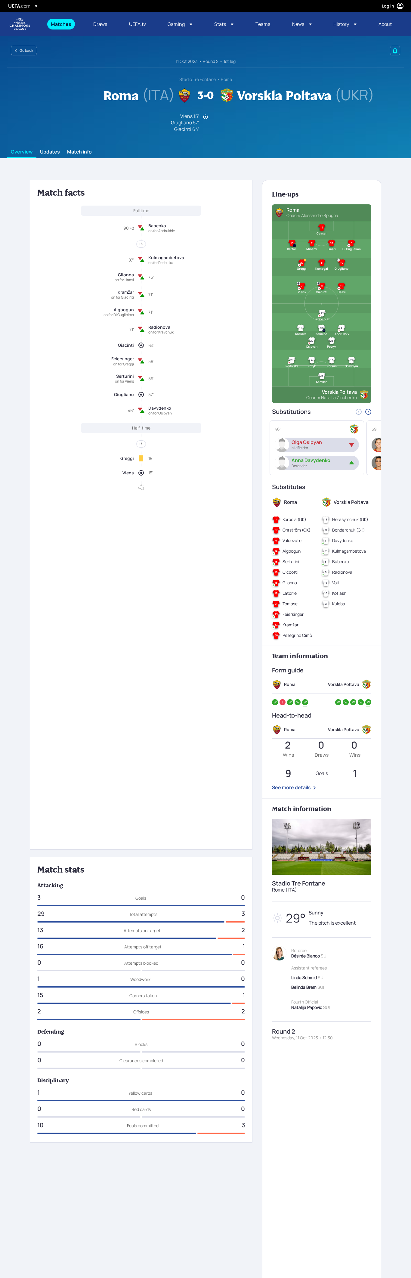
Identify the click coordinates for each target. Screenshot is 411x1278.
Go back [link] (26, 50)
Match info (79, 152)
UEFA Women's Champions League (19, 24)
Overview (22, 152)
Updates (50, 152)
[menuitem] (64, 24)
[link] (61, 24)
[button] (180, 24)
